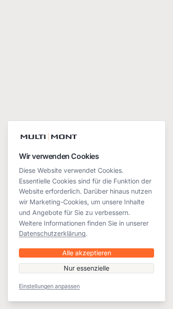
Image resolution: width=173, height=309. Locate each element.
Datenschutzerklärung (52, 233)
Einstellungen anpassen (49, 286)
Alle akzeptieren (86, 253)
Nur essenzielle (86, 268)
